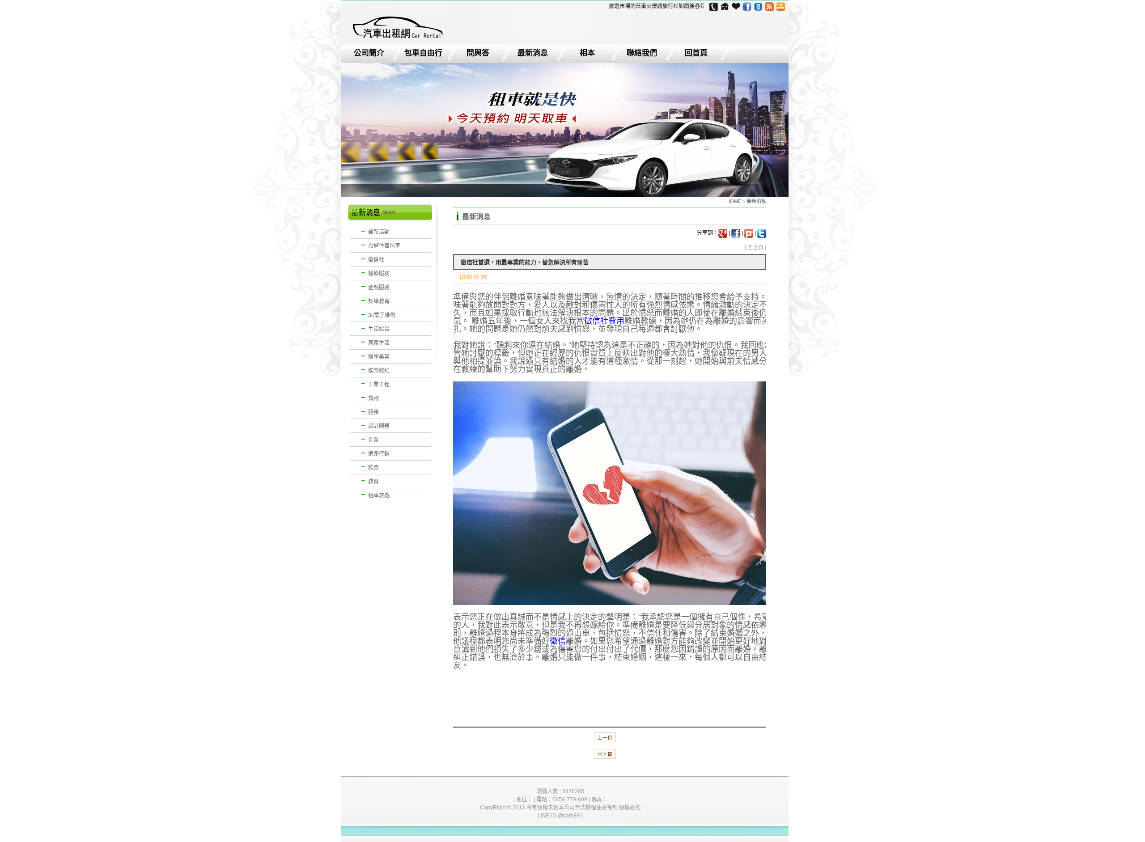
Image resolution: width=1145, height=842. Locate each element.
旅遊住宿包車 (384, 246)
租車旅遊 (379, 495)
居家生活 (379, 343)
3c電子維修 (381, 315)
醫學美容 (379, 357)
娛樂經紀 (379, 371)
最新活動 (379, 232)
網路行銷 (379, 454)
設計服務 (379, 426)
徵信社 (376, 260)
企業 (373, 440)
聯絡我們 (642, 53)
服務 (373, 412)
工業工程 (379, 384)
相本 (587, 53)
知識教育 (379, 301)
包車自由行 (423, 53)
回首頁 (696, 53)
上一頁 (605, 737)
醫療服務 (379, 274)
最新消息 (532, 53)
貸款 (373, 398)
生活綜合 (379, 329)
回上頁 (755, 248)
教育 (373, 481)
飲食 (373, 468)
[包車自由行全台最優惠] (397, 38)
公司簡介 (369, 53)
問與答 (477, 53)
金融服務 (379, 287)
